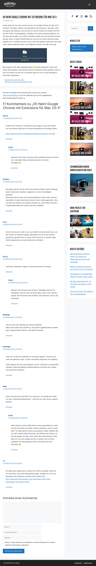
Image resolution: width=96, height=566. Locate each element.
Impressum (78, 563)
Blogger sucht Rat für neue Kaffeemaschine (18, 82)
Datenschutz (88, 563)
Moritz (5, 256)
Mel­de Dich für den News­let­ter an (79, 48)
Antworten (9, 139)
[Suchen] (90, 28)
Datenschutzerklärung (11, 95)
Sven (5, 222)
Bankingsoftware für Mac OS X (14, 80)
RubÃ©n (6, 179)
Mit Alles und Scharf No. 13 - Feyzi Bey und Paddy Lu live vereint (81, 284)
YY (4, 461)
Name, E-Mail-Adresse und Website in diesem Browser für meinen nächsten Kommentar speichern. (30, 543)
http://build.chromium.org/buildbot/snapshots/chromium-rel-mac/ (30, 134)
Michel (5, 116)
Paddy (10, 147)
